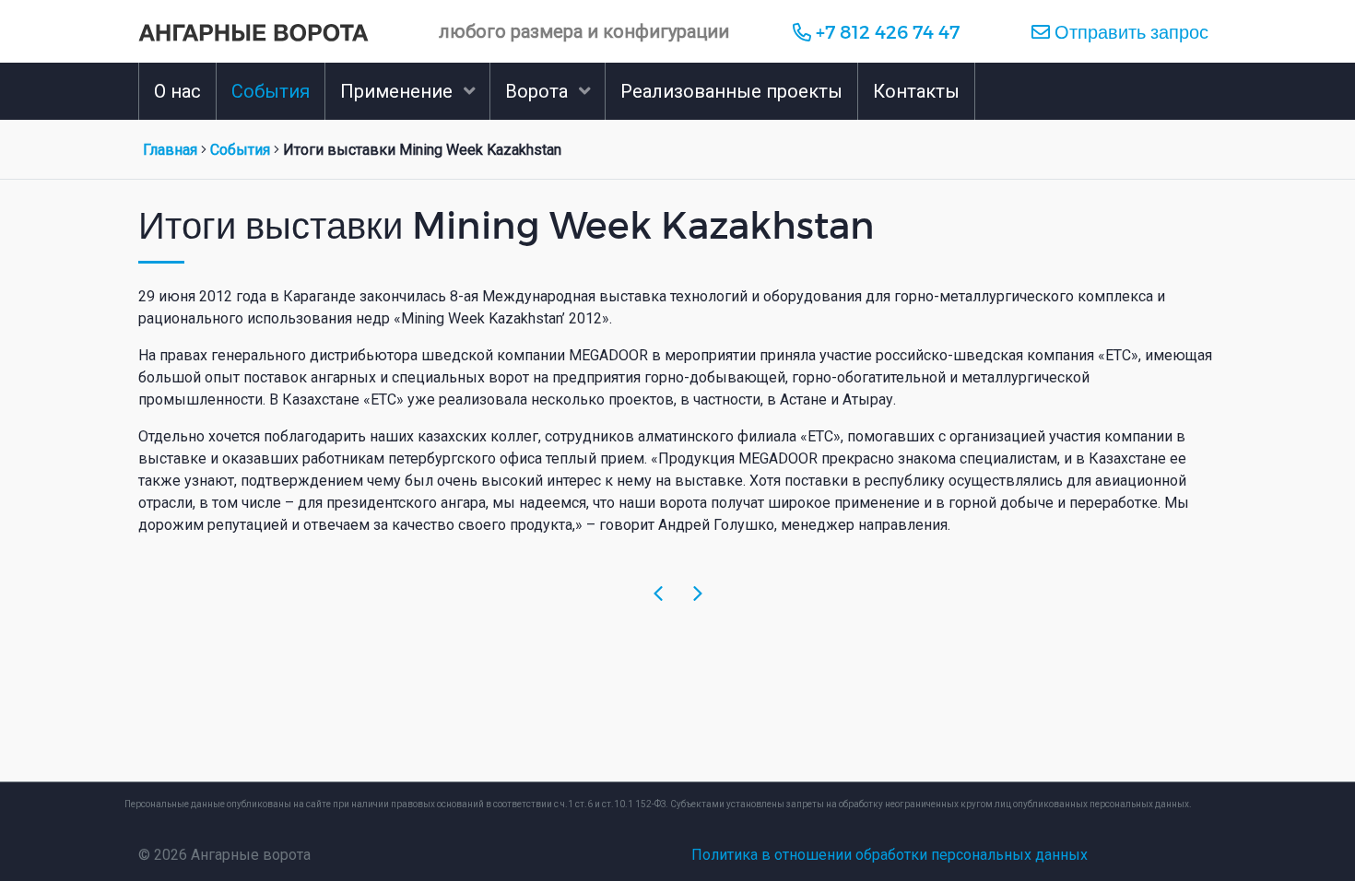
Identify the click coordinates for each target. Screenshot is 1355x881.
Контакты (916, 91)
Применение (396, 91)
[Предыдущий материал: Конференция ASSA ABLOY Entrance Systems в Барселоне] (658, 594)
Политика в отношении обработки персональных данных (889, 854)
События (270, 91)
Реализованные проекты (731, 91)
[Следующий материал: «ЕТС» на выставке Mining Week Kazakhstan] (698, 594)
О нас (177, 91)
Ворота (536, 91)
